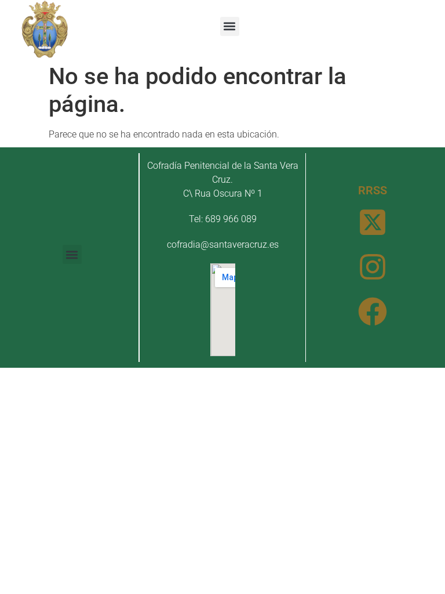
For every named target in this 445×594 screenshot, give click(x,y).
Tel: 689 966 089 (223, 218)
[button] (229, 26)
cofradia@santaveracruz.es (223, 244)
